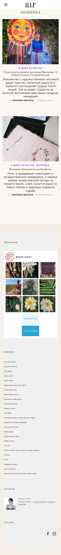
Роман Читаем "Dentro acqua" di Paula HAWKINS (22, 450)
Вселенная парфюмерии (13, 399)
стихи (6, 459)
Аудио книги (8, 376)
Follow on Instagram (31, 331)
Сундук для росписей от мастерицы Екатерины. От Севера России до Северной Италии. (30, 73)
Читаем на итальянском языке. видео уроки (20, 473)
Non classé (8, 371)
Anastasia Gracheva (23, 100)
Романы (7, 455)
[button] (14, 270)
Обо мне (7, 445)
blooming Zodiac (10, 362)
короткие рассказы (11, 427)
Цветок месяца (9, 469)
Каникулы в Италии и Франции (15, 422)
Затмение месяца (10, 404)
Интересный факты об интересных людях (19, 418)
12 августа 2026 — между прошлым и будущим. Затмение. (37, 503)
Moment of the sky (10, 366)
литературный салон (11, 436)
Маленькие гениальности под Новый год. (30, 169)
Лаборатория (8, 432)
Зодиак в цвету (10, 408)
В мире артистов (30, 68)
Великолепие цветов (11, 394)
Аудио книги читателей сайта (15, 385)
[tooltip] (10, 503)
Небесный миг (9, 441)
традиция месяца (10, 464)
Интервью (43, 165)
